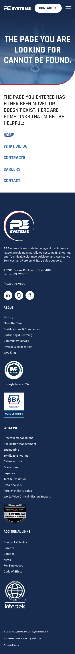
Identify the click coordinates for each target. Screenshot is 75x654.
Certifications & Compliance (22, 329)
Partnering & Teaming (18, 335)
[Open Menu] (68, 8)
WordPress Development (16, 638)
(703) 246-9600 (14, 283)
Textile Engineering (16, 455)
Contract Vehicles (15, 542)
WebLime (36, 638)
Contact (12, 181)
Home (9, 135)
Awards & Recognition (18, 346)
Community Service (16, 340)
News (7, 559)
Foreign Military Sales (18, 490)
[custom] (19, 295)
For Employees (13, 565)
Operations (11, 467)
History (8, 317)
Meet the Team (13, 323)
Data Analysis (13, 485)
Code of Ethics (13, 571)
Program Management (18, 438)
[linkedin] (8, 295)
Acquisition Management (20, 444)
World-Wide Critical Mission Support (27, 496)
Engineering (11, 449)
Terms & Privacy (11, 645)
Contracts (14, 158)
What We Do (15, 146)
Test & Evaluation (15, 479)
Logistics (9, 473)
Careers (12, 169)
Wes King (10, 352)
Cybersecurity (13, 461)
